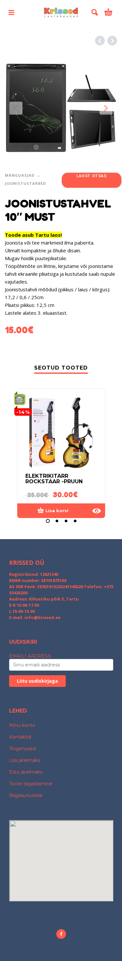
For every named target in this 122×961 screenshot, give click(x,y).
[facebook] (61, 934)
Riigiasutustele (26, 795)
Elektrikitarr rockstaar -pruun (54, 479)
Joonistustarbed (25, 183)
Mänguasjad (19, 175)
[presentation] (15, 108)
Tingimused (22, 749)
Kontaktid (20, 737)
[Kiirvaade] (96, 511)
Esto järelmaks (25, 772)
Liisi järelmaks (24, 760)
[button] (11, 12)
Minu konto (22, 725)
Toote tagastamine (30, 784)
